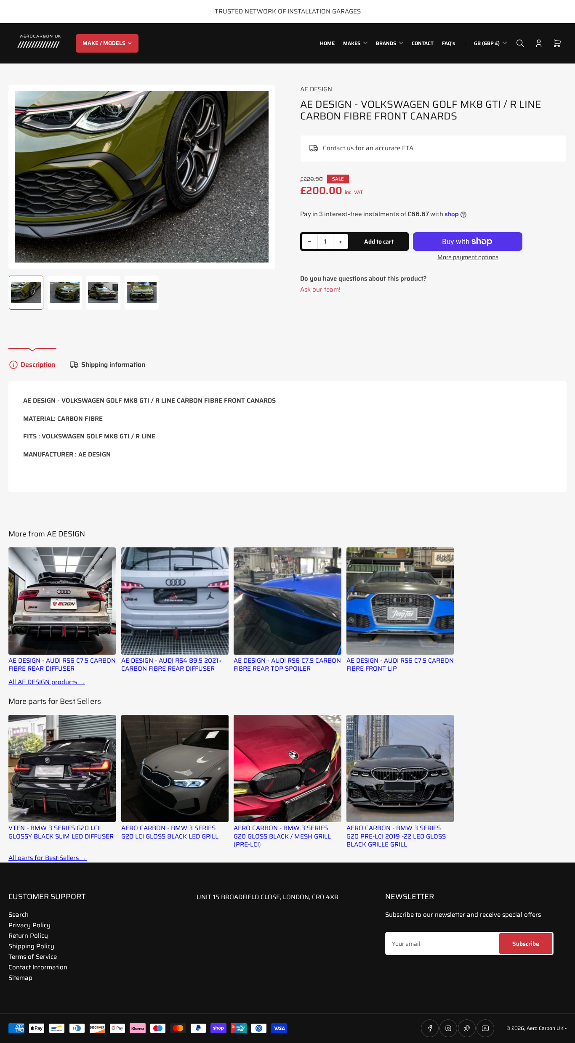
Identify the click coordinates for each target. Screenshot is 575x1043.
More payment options (467, 257)
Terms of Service (32, 957)
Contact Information (37, 967)
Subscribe (525, 943)
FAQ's (448, 43)
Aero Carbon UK (545, 1028)
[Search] (520, 43)
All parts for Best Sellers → (47, 858)
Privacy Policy (29, 925)
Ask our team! (320, 289)
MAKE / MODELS (104, 43)
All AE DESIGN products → (46, 682)
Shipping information (113, 364)
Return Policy (28, 936)
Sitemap (20, 978)
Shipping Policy (31, 946)
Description (38, 364)
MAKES (351, 43)
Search (18, 915)
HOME (327, 43)
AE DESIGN (316, 89)
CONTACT (423, 43)
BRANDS (386, 43)
